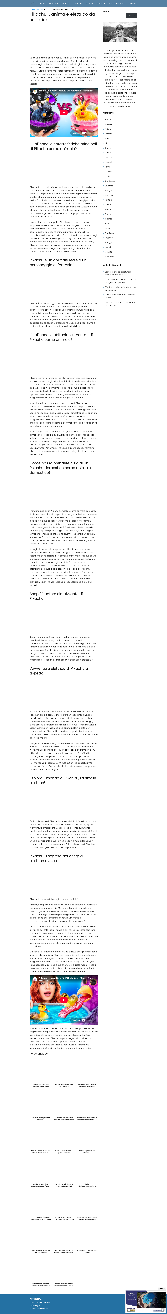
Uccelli (108, 247)
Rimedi (108, 228)
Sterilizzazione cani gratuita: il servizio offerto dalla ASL (118, 273)
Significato (66, 3)
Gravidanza (110, 181)
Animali (108, 129)
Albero (108, 119)
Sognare (109, 237)
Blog (110, 3)
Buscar (106, 11)
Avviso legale (35, 1305)
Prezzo (108, 214)
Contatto (133, 3)
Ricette (108, 223)
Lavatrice (109, 186)
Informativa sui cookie (39, 1309)
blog (107, 143)
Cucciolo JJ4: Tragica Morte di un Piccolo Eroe (120, 304)
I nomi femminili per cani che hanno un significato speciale (120, 281)
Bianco (108, 138)
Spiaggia (109, 242)
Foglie (107, 176)
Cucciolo (109, 162)
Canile (108, 148)
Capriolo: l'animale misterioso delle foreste (120, 296)
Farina (107, 167)
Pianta (99, 3)
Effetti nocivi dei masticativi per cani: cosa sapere (121, 288)
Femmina (109, 171)
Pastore (89, 3)
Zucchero (109, 256)
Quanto (108, 219)
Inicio (42, 3)
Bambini (108, 134)
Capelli (108, 152)
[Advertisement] (64, 39)
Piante (108, 209)
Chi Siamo (120, 3)
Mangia (108, 190)
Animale (108, 124)
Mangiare (109, 195)
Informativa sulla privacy (40, 1302)
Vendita (52, 3)
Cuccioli (78, 3)
